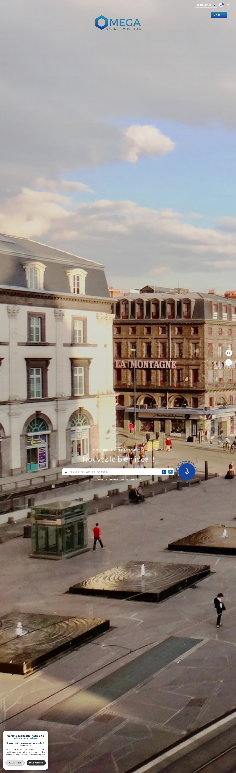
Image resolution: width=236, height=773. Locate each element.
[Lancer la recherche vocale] (187, 471)
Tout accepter (36, 763)
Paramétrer (15, 763)
